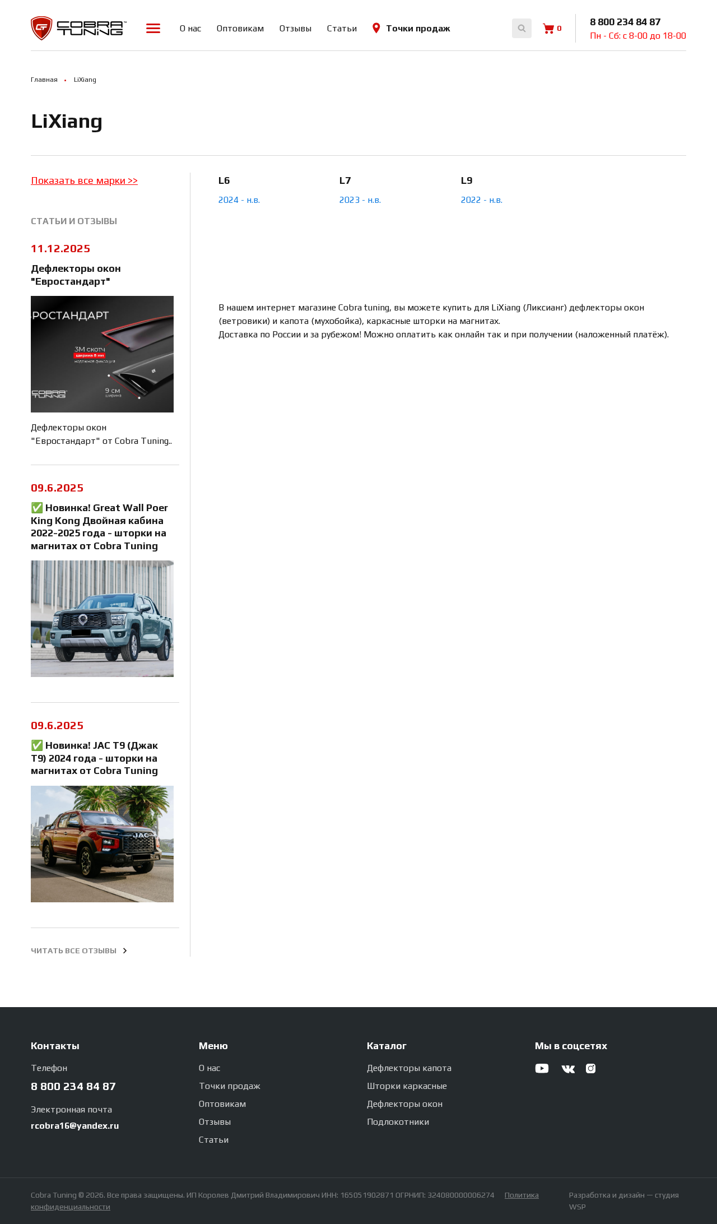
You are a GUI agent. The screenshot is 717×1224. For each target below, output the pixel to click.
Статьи (342, 28)
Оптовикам (240, 28)
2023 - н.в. (360, 199)
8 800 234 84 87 (625, 21)
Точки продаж (418, 28)
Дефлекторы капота (409, 1068)
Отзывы (295, 28)
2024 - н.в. (239, 199)
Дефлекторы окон (405, 1103)
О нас (190, 28)
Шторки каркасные (407, 1086)
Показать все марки (79, 180)
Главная (44, 80)
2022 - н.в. (481, 199)
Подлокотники (398, 1121)
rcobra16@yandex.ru (75, 1125)
